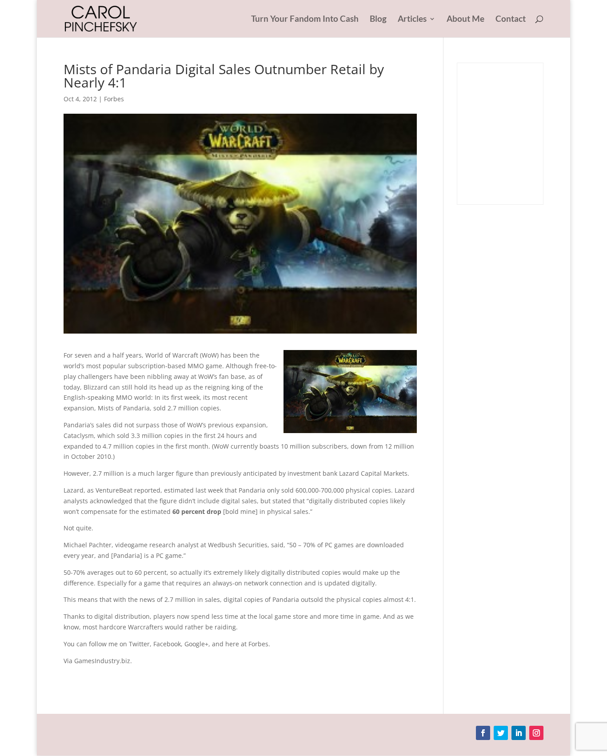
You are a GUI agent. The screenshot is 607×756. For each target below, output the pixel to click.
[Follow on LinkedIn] (518, 733)
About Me (465, 20)
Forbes (114, 99)
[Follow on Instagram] (536, 733)
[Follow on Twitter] (501, 733)
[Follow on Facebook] (483, 733)
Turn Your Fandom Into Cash (305, 20)
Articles (412, 20)
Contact (510, 20)
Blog (378, 20)
